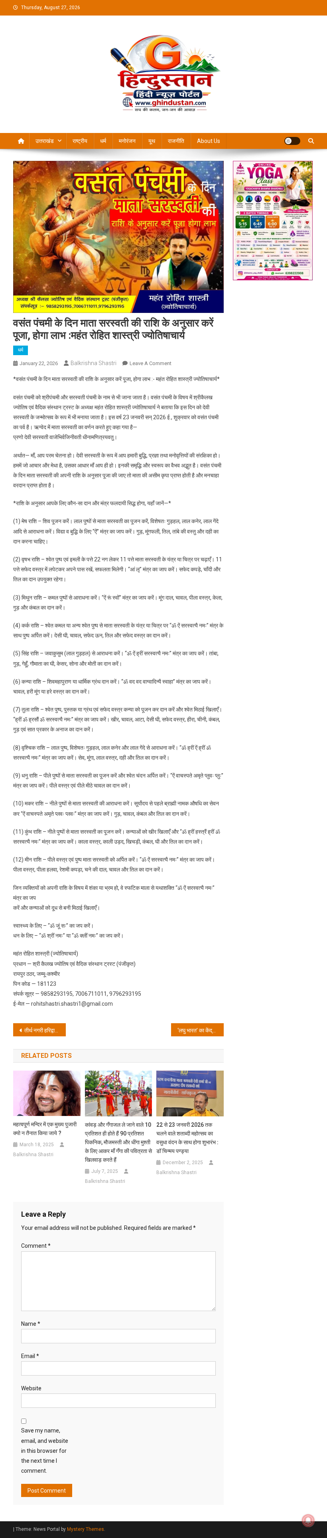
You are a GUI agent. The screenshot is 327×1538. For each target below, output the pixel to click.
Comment (36, 1246)
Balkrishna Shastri (93, 363)
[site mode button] (292, 141)
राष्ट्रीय (80, 141)
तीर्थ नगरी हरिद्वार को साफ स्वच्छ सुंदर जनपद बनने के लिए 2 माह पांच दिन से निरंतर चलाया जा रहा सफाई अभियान (45, 1030)
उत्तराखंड (44, 141)
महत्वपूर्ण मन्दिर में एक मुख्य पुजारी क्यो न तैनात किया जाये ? (45, 1128)
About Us (208, 141)
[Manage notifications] (308, 1520)
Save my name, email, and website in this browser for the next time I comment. (44, 1450)
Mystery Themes (85, 1529)
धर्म (103, 141)
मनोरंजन (127, 141)
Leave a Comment (150, 363)
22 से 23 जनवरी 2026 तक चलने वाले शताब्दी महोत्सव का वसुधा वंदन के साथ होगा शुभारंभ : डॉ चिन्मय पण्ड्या (187, 1138)
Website (31, 1388)
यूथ (151, 141)
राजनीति (176, 141)
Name (30, 1324)
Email (30, 1356)
